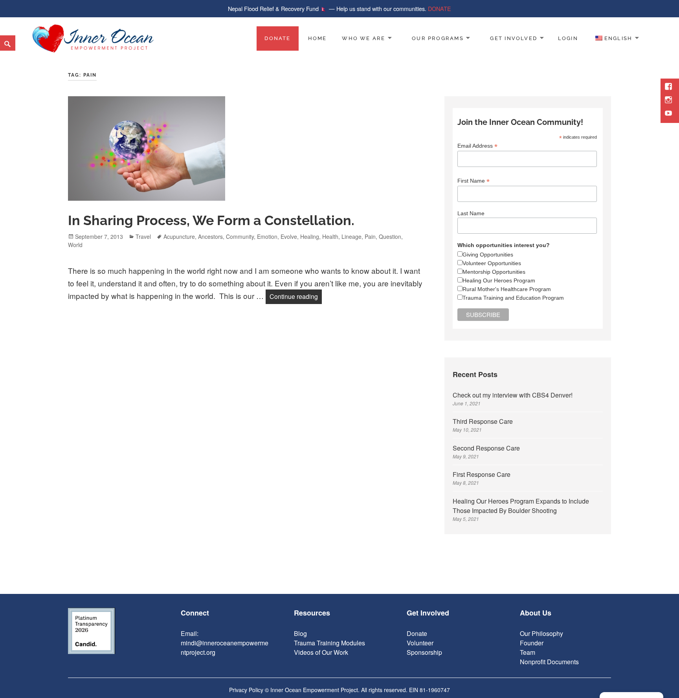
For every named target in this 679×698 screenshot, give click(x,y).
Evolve (289, 236)
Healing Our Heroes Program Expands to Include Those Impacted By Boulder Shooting (521, 505)
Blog (300, 633)
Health (330, 236)
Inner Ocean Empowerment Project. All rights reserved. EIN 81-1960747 (360, 690)
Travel (143, 236)
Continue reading (296, 296)
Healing (309, 236)
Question (390, 236)
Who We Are (363, 38)
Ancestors (210, 236)
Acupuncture (179, 236)
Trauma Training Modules (329, 642)
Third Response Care (483, 421)
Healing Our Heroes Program (498, 280)
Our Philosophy (541, 633)
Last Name (470, 213)
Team (527, 652)
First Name (473, 181)
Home (317, 38)
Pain (370, 236)
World (75, 245)
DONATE (439, 8)
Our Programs (438, 38)
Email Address (477, 146)
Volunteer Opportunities (491, 263)
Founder (531, 642)
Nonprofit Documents (549, 661)
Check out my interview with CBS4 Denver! (513, 394)
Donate (277, 38)
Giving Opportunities (487, 254)
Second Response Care (486, 448)
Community (240, 236)
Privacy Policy (246, 690)
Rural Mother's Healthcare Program (506, 289)
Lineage (351, 236)
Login (568, 38)
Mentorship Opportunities (493, 272)
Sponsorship (424, 652)
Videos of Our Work (321, 652)
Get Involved (513, 38)
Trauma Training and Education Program (513, 298)
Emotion (267, 236)
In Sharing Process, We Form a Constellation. (211, 220)
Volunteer (420, 642)
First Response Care (481, 474)
